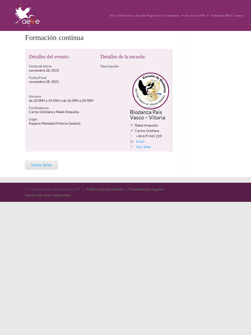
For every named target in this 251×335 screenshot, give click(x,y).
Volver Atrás (41, 165)
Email (140, 141)
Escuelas (140, 15)
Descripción (109, 66)
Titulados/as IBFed (221, 15)
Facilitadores (39, 108)
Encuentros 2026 (195, 15)
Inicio (113, 15)
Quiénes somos (126, 15)
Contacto (238, 15)
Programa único (156, 15)
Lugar (33, 119)
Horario (35, 96)
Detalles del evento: (49, 57)
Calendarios (172, 15)
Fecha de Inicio (40, 66)
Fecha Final (37, 78)
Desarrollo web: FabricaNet (48, 195)
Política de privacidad (104, 189)
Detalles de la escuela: (123, 57)
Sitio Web (143, 147)
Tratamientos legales (146, 189)
